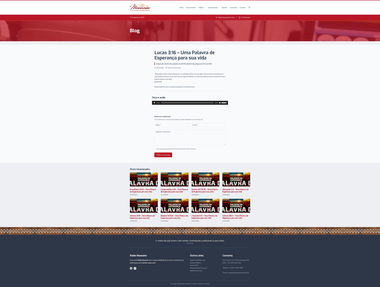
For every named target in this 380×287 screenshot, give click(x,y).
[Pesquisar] (249, 7)
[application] (190, 103)
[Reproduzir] (155, 103)
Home (181, 7)
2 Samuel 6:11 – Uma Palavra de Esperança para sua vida (204, 217)
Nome (158, 125)
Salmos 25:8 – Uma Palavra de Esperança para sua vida (142, 217)
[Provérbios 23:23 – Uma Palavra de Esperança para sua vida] (144, 179)
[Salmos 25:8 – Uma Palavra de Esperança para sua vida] (144, 206)
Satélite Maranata (196, 270)
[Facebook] (131, 268)
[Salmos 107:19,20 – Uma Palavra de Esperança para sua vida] (205, 179)
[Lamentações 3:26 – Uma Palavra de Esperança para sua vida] (175, 179)
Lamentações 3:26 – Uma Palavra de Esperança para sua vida (174, 190)
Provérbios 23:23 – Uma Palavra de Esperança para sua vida (143, 190)
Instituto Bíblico (195, 263)
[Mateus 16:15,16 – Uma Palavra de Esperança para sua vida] (175, 206)
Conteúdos (233, 7)
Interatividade (212, 7)
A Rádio (200, 7)
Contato (242, 7)
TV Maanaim (245, 17)
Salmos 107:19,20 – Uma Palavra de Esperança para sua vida (204, 190)
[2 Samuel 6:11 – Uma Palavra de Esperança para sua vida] (205, 206)
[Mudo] (220, 103)
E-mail (195, 125)
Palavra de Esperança (174, 68)
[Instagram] (135, 268)
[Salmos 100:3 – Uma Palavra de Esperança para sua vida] (236, 206)
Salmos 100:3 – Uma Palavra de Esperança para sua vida (235, 217)
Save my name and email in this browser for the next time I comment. (176, 149)
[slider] (224, 102)
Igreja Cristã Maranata (197, 260)
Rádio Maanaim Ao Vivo (226, 17)
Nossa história (191, 7)
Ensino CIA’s (194, 265)
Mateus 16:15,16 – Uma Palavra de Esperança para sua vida (174, 217)
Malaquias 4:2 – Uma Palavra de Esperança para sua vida (235, 190)
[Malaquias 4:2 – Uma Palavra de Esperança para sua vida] (236, 179)
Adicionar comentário (163, 132)
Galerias (224, 7)
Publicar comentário (163, 155)
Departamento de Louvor (198, 268)
